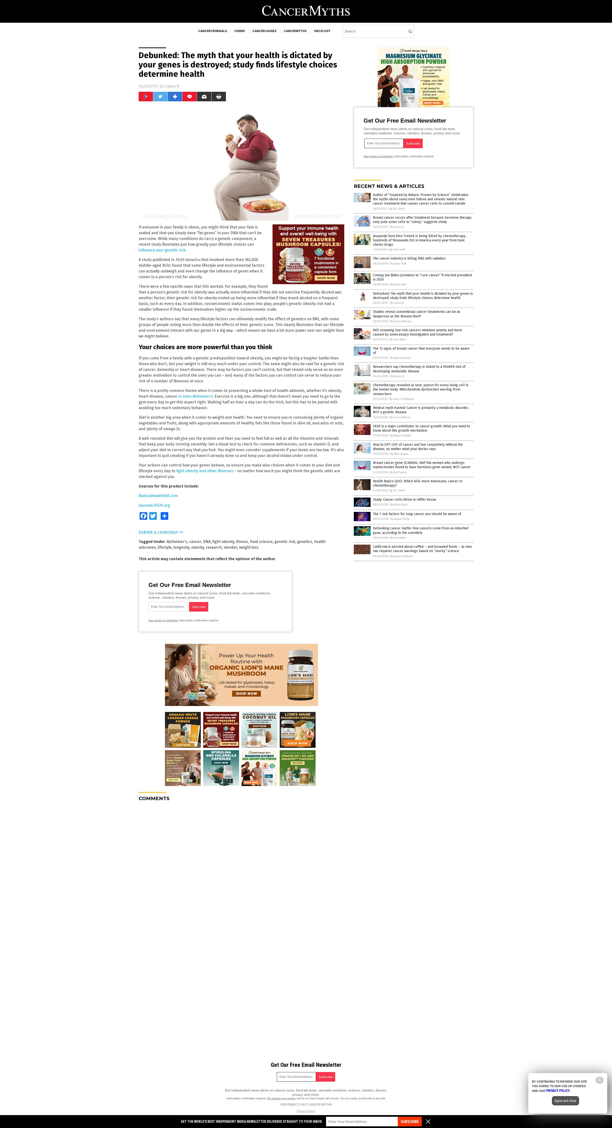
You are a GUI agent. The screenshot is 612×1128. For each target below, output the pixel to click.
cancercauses (264, 31)
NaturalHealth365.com (158, 496)
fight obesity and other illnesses (204, 471)
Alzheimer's (177, 541)
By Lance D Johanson (401, 399)
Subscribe (410, 1121)
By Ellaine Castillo (400, 435)
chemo (239, 31)
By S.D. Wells (397, 208)
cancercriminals (212, 31)
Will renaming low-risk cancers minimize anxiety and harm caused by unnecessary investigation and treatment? (417, 332)
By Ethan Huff (397, 249)
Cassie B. (172, 86)
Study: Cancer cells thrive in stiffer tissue (404, 500)
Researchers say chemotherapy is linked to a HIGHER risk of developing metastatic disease (419, 369)
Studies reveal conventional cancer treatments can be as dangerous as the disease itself (416, 314)
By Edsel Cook (399, 504)
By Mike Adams (399, 454)
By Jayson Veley (400, 519)
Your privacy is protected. (163, 620)
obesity (197, 547)
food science (261, 541)
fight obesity (223, 541)
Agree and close (565, 1101)
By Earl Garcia (398, 472)
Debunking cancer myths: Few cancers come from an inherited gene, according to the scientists (420, 530)
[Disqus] (241, 865)
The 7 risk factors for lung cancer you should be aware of (417, 514)
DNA (207, 541)
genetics (304, 541)
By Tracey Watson (401, 321)
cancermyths (295, 31)
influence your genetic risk (162, 250)
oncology (322, 31)
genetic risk (284, 541)
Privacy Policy (306, 1111)
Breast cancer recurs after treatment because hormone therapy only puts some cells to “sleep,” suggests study (422, 220)
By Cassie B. (397, 226)
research (214, 547)
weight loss (249, 547)
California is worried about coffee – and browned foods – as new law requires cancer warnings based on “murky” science (422, 549)
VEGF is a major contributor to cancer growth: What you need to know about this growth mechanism (421, 428)
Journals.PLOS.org (154, 505)
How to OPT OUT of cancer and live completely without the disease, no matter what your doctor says (418, 447)
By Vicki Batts (398, 339)
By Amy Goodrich (400, 357)
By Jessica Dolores (401, 556)
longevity (181, 547)
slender (230, 547)
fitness (242, 541)
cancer (195, 541)
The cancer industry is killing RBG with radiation (409, 258)
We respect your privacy (281, 1098)
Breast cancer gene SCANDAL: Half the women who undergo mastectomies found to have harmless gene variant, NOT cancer (422, 465)
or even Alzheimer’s (195, 396)
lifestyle (165, 547)
